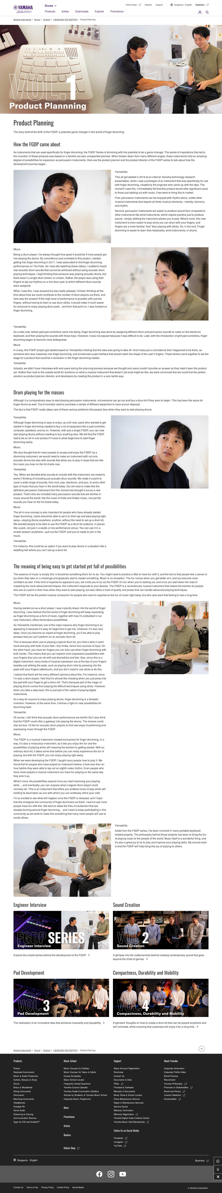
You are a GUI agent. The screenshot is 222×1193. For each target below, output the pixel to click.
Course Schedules (72, 1075)
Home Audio (19, 1110)
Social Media (78, 1187)
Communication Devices (24, 1117)
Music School (70, 1061)
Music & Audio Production (25, 1075)
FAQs (116, 1083)
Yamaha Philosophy (173, 1083)
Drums (49, 5)
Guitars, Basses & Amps (25, 1079)
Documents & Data (123, 1079)
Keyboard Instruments (23, 1072)
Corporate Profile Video (175, 1072)
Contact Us (119, 1075)
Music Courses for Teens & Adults (80, 1072)
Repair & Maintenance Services (129, 1102)
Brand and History (172, 1091)
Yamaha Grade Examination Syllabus (81, 1091)
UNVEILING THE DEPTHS (65, 19)
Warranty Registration (124, 1114)
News (66, 1108)
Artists (65, 11)
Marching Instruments (23, 1098)
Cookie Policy (63, 1187)
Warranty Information (123, 1110)
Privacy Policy (47, 1187)
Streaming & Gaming (23, 1114)
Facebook (118, 1137)
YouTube (118, 1145)
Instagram (118, 1141)
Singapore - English (183, 4)
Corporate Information (174, 1068)
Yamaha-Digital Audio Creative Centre (131, 1117)
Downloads (81, 11)
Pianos (16, 1068)
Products (50, 11)
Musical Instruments (22, 19)
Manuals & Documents (124, 1091)
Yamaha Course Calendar (76, 1087)
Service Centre (121, 1106)
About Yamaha (171, 1061)
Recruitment (169, 1079)
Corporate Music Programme (77, 1098)
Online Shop (131, 4)
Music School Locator (74, 1079)
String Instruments (22, 1091)
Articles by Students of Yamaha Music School (85, 1095)
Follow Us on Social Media (126, 1130)
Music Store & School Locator (128, 1095)
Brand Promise (171, 1075)
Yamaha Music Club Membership (129, 1121)
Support (159, 4)
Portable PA (19, 1106)
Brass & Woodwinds (23, 1087)
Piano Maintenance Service (127, 1098)
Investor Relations (172, 1095)
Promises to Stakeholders (176, 1087)
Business (200, 4)
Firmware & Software (123, 1087)
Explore (99, 11)
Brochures (118, 1072)
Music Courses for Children (76, 1068)
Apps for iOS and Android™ (26, 1121)
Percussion (18, 1095)
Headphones (19, 1102)
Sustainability (170, 1098)
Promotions (117, 11)
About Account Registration (127, 1068)
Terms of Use (32, 1187)
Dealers (148, 4)
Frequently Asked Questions (77, 1083)
